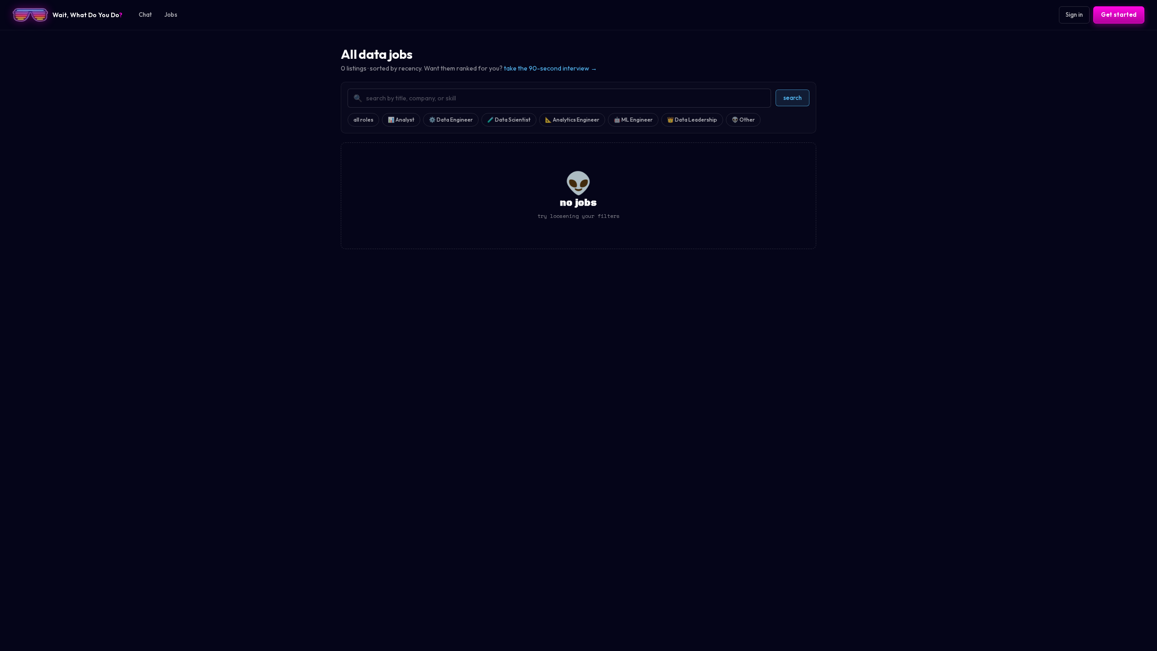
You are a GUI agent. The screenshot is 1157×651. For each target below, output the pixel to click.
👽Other (743, 119)
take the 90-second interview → (550, 68)
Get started (1119, 14)
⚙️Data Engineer (451, 119)
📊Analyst (401, 119)
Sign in (1074, 14)
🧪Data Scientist (509, 119)
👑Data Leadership (692, 119)
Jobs (171, 14)
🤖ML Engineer (633, 119)
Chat (145, 14)
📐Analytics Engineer (572, 119)
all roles (363, 119)
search (792, 97)
